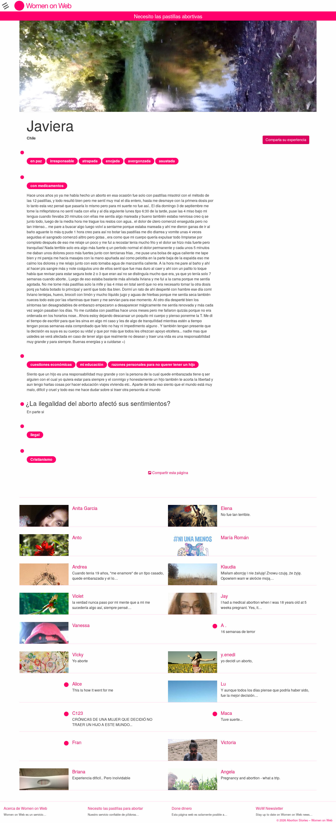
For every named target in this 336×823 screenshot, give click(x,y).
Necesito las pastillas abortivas (168, 16)
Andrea (79, 566)
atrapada (90, 161)
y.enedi (228, 654)
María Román (235, 537)
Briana (78, 771)
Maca (226, 713)
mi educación (91, 364)
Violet (77, 595)
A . (224, 625)
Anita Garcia (84, 508)
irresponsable (62, 161)
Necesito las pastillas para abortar (115, 808)
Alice (77, 683)
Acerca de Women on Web (25, 808)
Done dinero (182, 808)
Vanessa (81, 625)
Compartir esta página (169, 472)
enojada (113, 161)
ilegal (35, 434)
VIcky (77, 654)
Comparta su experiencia (286, 139)
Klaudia (228, 566)
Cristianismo (41, 459)
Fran (76, 742)
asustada (167, 161)
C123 (77, 713)
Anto (77, 537)
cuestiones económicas (51, 364)
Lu (223, 683)
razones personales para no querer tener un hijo (153, 364)
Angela (228, 771)
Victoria (228, 742)
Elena (226, 508)
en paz (36, 161)
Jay (224, 595)
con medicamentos (47, 185)
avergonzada (139, 161)
